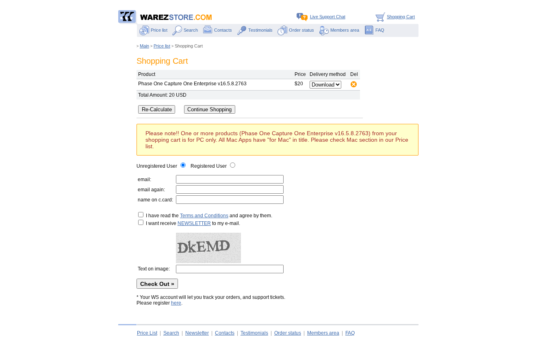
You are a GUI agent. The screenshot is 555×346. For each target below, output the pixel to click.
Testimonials (260, 30)
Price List (147, 333)
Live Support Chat (327, 16)
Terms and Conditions (204, 215)
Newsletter (197, 333)
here (176, 303)
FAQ (379, 30)
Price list (159, 30)
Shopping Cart (401, 16)
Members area (344, 30)
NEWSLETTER (194, 223)
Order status (301, 30)
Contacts (223, 30)
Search (191, 30)
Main (144, 45)
